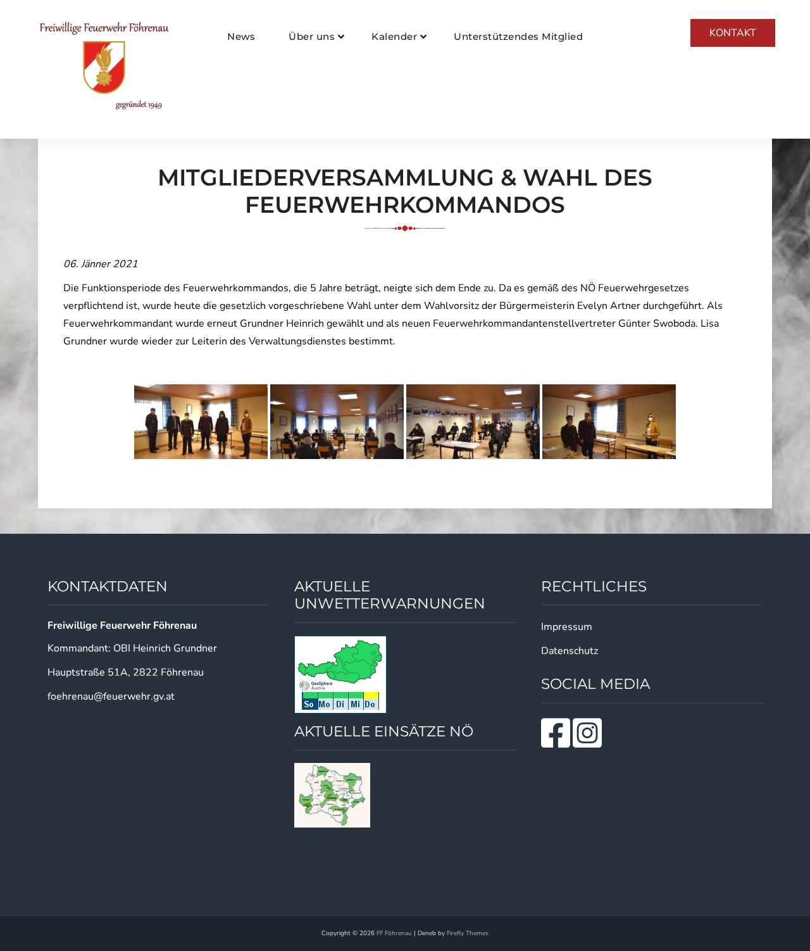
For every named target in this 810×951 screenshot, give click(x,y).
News (241, 36)
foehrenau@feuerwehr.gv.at (111, 696)
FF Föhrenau (394, 933)
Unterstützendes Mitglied (518, 36)
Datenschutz (569, 651)
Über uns (312, 36)
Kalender (394, 36)
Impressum (566, 627)
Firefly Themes (468, 933)
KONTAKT (732, 33)
